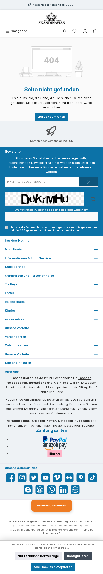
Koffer (9, 293)
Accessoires (14, 319)
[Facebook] (10, 477)
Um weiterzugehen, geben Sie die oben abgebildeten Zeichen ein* (51, 209)
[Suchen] (64, 31)
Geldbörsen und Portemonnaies (29, 275)
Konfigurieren (78, 556)
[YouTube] (45, 477)
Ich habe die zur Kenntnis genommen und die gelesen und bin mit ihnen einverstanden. (53, 229)
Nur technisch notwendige (38, 556)
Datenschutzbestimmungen (44, 227)
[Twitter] (34, 477)
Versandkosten (80, 521)
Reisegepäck (15, 301)
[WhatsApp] (51, 489)
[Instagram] (22, 477)
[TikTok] (92, 477)
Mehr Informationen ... (56, 548)
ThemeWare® (52, 533)
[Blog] (39, 489)
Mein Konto (13, 249)
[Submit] (88, 182)
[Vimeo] (57, 477)
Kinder (10, 310)
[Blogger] (28, 489)
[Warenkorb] (95, 31)
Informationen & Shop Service (28, 258)
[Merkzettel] (74, 31)
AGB (22, 230)
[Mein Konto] (85, 31)
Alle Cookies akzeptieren (53, 567)
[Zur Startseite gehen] (51, 18)
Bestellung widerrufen (51, 505)
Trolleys (11, 284)
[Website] (75, 489)
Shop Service (15, 267)
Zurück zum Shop (51, 116)
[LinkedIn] (63, 489)
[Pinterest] (80, 477)
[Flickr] (69, 477)
